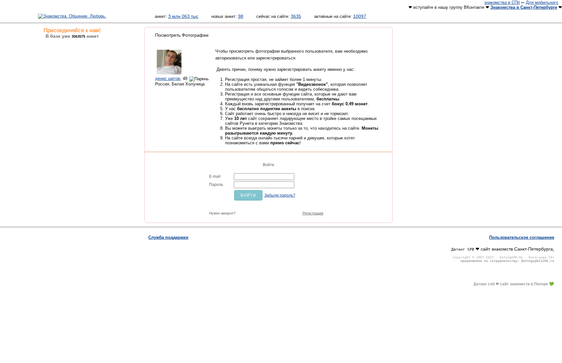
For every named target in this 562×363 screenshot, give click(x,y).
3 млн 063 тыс (183, 16)
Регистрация (312, 213)
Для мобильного (542, 2)
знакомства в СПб (502, 2)
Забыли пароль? (279, 195)
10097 (359, 16)
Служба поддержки (168, 237)
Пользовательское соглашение (521, 237)
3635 (296, 16)
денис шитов (167, 78)
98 (240, 16)
